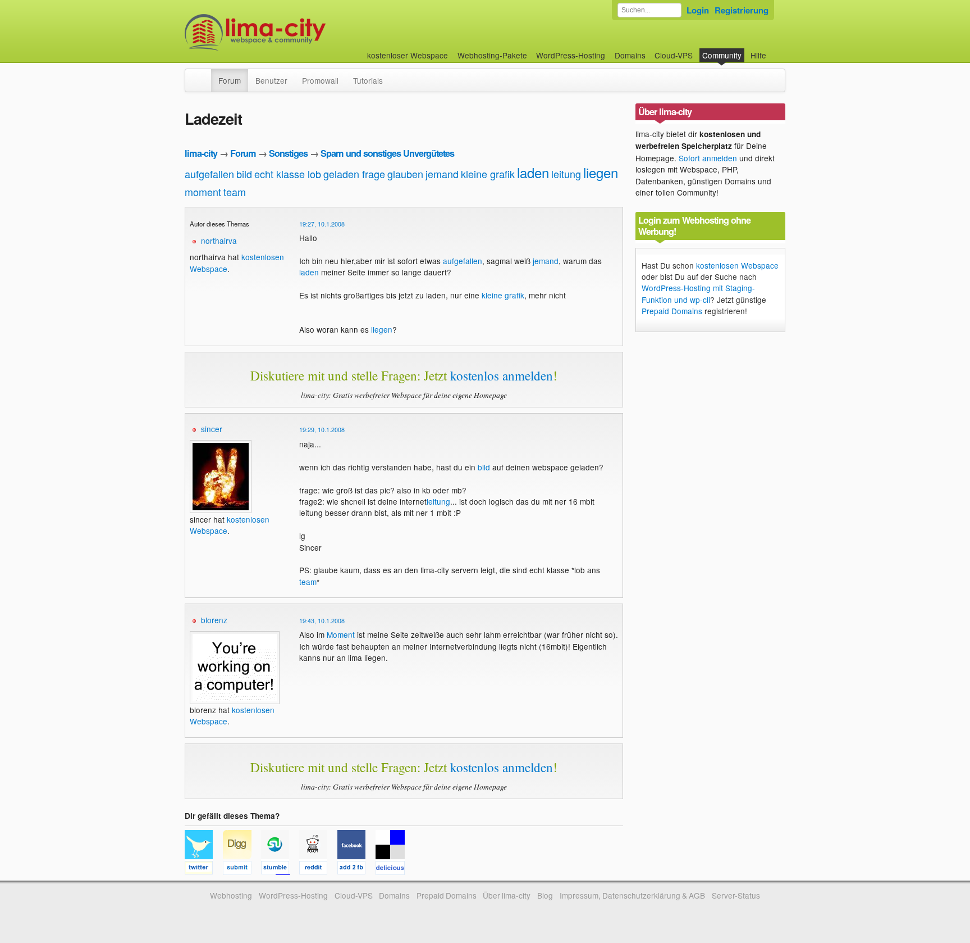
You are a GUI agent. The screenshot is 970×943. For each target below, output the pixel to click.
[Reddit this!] (318, 869)
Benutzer (271, 80)
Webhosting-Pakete (492, 55)
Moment (341, 634)
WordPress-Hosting (570, 55)
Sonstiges (288, 153)
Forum (229, 80)
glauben (405, 173)
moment (203, 191)
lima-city (201, 153)
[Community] (203, 74)
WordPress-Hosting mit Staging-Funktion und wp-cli (698, 293)
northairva (219, 240)
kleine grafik (488, 173)
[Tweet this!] (204, 869)
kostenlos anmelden (501, 375)
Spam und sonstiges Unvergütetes (387, 153)
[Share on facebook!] (356, 869)
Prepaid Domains (672, 310)
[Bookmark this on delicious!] (393, 869)
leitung (566, 173)
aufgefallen (209, 173)
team (234, 191)
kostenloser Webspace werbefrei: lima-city (297, 32)
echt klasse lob (287, 173)
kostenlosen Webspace (737, 265)
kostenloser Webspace (407, 55)
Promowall (320, 80)
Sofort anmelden (708, 158)
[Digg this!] (242, 869)
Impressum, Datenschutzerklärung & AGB (632, 895)
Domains (630, 55)
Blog (545, 895)
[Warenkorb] (775, 49)
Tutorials (368, 80)
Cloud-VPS (674, 55)
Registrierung (741, 10)
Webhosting (231, 895)
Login (698, 10)
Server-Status (736, 895)
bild (244, 173)
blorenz (214, 619)
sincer (211, 428)
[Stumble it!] (280, 869)
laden (533, 172)
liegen (600, 172)
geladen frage (354, 173)
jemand (442, 173)
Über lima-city (506, 895)
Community (722, 55)
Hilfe (758, 55)
